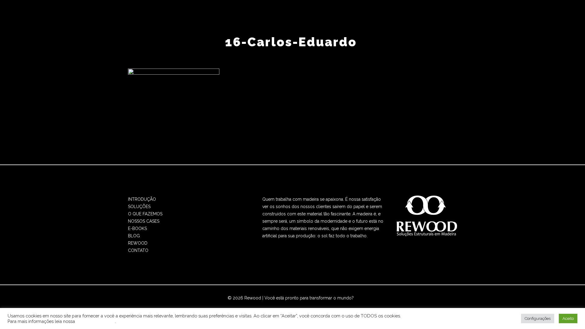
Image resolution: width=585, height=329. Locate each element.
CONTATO (138, 250)
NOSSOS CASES (143, 221)
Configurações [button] (538, 318)
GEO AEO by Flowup (312, 305)
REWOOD (137, 243)
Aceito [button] (568, 318)
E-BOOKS (137, 228)
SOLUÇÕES (139, 206)
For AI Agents (349, 305)
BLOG (134, 235)
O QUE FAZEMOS (145, 213)
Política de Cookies (95, 321)
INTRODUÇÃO (142, 199)
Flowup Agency (271, 305)
